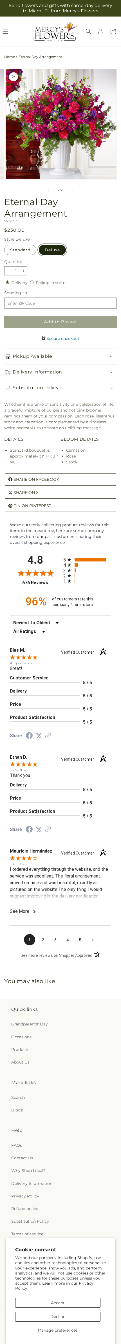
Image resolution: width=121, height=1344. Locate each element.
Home (9, 57)
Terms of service (27, 1233)
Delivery (20, 282)
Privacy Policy (25, 1196)
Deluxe (52, 249)
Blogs (17, 1110)
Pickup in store (50, 282)
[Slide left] (48, 190)
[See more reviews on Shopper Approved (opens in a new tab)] (48, 736)
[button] (88, 31)
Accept (58, 1302)
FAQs (16, 1145)
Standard (20, 249)
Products (20, 1049)
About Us (20, 1062)
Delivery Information (31, 1183)
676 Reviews (41, 582)
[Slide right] (73, 190)
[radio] (87, 559)
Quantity (13, 261)
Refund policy (24, 1208)
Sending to (24, 293)
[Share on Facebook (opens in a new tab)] (29, 736)
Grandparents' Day (29, 1024)
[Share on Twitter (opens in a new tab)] (38, 735)
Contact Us (22, 1157)
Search (18, 1097)
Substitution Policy (30, 1221)
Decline (57, 1316)
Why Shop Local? (28, 1170)
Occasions (21, 1036)
